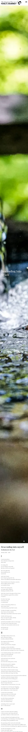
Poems (3, 278)
